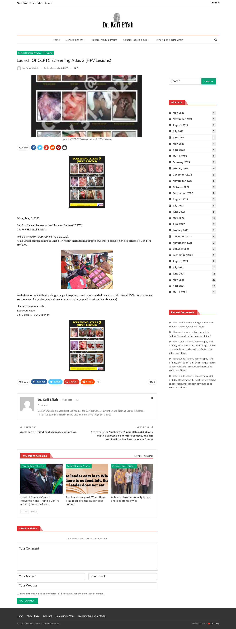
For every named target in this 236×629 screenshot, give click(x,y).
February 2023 (181, 162)
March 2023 (180, 156)
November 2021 (182, 242)
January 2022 (180, 230)
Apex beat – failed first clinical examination (48, 432)
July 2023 (178, 131)
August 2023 (180, 125)
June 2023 (179, 137)
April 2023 (179, 150)
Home (56, 39)
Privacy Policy (36, 3)
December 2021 (182, 236)
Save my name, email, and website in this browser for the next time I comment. (62, 593)
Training (48, 52)
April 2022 (179, 224)
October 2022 (181, 187)
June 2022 (179, 211)
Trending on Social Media (169, 39)
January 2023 (180, 168)
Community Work (64, 615)
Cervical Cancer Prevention (30, 52)
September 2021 (183, 255)
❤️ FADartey (213, 623)
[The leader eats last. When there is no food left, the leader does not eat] (87, 479)
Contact (48, 3)
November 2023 (182, 119)
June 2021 (179, 273)
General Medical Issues (104, 39)
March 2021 (180, 292)
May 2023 (178, 143)
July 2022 (178, 205)
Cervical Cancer (74, 39)
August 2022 (180, 199)
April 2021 (179, 285)
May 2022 (178, 218)
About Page (22, 3)
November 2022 (182, 180)
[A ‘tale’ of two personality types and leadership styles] (132, 479)
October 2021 (181, 248)
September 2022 (183, 193)
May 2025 (178, 112)
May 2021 (178, 279)
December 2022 (182, 174)
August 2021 (180, 261)
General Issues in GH (135, 39)
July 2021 (178, 267)
